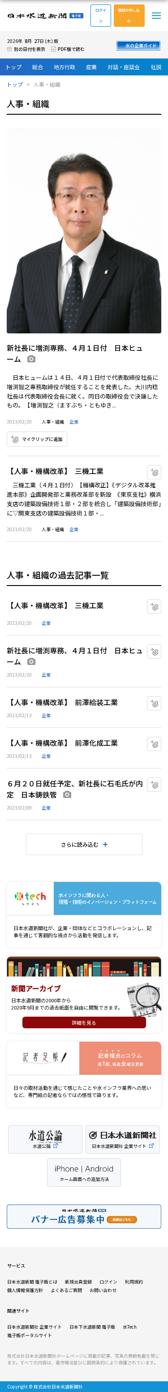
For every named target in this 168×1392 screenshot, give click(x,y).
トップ (13, 67)
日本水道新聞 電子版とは (32, 1281)
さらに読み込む (80, 844)
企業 (73, 421)
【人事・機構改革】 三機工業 (55, 470)
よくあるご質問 (66, 1290)
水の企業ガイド (141, 45)
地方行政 (64, 67)
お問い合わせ (103, 1290)
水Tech (130, 1326)
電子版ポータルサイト (29, 1335)
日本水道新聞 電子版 (45, 16)
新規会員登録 (78, 1281)
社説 (156, 67)
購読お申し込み (129, 15)
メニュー (156, 15)
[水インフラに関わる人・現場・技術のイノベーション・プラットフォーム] (84, 898)
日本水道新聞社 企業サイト (34, 1326)
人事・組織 (53, 421)
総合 (37, 67)
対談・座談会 (124, 67)
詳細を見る (84, 1022)
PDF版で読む (71, 49)
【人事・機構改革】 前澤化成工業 (62, 742)
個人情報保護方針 (25, 1290)
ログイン (100, 15)
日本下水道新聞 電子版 (92, 1326)
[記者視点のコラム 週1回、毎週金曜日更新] (84, 1058)
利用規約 (134, 1281)
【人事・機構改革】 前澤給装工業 (62, 702)
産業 (91, 67)
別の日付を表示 (29, 49)
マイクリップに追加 (42, 439)
